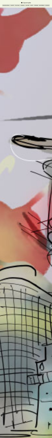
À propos (47, 5)
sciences (22, 5)
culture (27, 5)
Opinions (36, 5)
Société (12, 5)
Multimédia (41, 5)
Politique (17, 5)
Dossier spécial (6, 5)
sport (31, 5)
